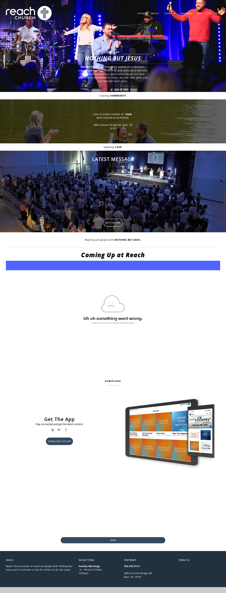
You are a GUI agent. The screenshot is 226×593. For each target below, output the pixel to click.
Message (66, 517)
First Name (67, 495)
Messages (186, 13)
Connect (170, 13)
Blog (219, 13)
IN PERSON (122, 117)
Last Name (119, 495)
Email (64, 506)
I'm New (142, 13)
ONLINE (108, 117)
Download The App (59, 441)
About (155, 13)
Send (113, 540)
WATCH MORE (113, 222)
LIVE (208, 13)
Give (199, 13)
